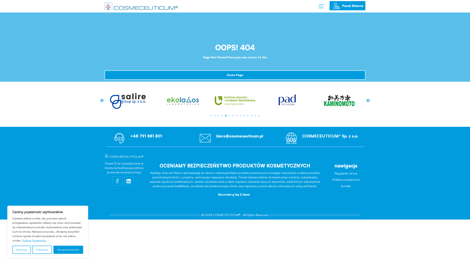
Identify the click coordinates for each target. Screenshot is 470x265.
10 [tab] (244, 116)
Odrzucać (42, 249)
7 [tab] (233, 116)
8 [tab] (237, 116)
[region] (47, 232)
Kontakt (346, 187)
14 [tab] (259, 116)
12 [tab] (251, 116)
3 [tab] (218, 116)
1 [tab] (211, 116)
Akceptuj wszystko (68, 249)
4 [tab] (222, 116)
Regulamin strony (346, 174)
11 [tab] (248, 116)
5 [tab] (226, 116)
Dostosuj (21, 249)
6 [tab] (229, 116)
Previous (102, 101)
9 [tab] (240, 116)
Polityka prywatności (346, 180)
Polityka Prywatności (34, 240)
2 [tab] (215, 116)
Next (368, 101)
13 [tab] (255, 116)
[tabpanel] (131, 100)
